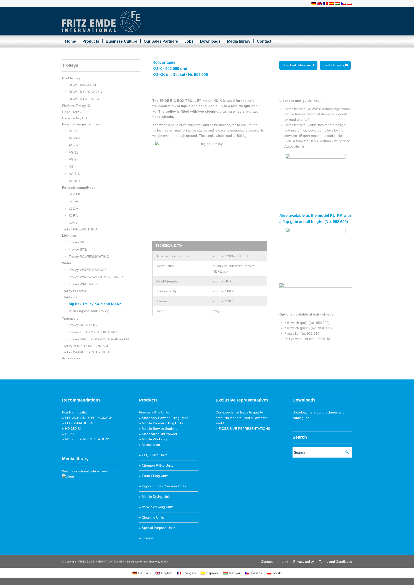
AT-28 (73, 131)
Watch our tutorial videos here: (85, 471)
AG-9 (73, 159)
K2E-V (73, 216)
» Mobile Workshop (153, 439)
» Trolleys (146, 538)
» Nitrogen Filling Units (156, 465)
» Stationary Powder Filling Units (163, 418)
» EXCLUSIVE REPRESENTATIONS (243, 428)
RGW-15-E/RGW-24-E (86, 99)
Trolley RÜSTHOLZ (83, 325)
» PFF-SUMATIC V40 (78, 423)
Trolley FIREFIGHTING (79, 229)
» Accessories (149, 445)
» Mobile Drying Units (155, 497)
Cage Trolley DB (74, 118)
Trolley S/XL (78, 249)
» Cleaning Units (151, 517)
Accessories (71, 358)
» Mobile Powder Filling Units (161, 423)
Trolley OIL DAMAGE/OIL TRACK (94, 332)
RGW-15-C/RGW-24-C (86, 92)
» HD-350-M (71, 428)
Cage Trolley (71, 112)
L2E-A (73, 201)
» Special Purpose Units (157, 528)
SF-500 (74, 194)
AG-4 (73, 166)
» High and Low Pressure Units (162, 486)
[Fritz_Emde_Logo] (101, 21)
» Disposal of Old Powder (158, 434)
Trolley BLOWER (74, 291)
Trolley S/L (77, 242)
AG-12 (74, 152)
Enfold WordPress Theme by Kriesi (147, 561)
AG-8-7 (74, 145)
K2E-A (73, 223)
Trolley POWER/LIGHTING (89, 256)
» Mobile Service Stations (158, 428)
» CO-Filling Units (153, 455)
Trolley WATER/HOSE (85, 284)
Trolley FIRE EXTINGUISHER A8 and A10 (100, 339)
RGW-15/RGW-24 (82, 85)
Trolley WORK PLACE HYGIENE (86, 352)
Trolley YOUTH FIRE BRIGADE (85, 346)
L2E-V (73, 208)
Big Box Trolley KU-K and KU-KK (95, 304)
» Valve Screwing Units (156, 507)
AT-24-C (75, 138)
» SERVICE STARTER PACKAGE (87, 418)
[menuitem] (70, 41)
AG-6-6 (74, 174)
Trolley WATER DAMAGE (88, 270)
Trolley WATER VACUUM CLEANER (96, 277)
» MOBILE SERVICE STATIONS (86, 439)
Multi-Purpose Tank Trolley (89, 311)
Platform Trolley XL (76, 106)
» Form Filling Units (153, 476)
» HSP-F (68, 434)
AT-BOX (75, 181)
